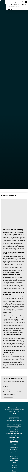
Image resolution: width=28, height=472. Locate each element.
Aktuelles (14, 406)
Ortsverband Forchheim (14, 418)
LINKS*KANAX (7, 389)
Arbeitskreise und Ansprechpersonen (14, 420)
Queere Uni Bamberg (8, 384)
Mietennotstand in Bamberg (14, 407)
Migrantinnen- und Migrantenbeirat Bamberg (14, 381)
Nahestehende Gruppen (14, 422)
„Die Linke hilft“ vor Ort (14, 6)
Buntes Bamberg (13, 449)
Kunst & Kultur (14, 452)
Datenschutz (14, 465)
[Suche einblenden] (22, 2)
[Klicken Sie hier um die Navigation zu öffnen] (26, 2)
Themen (5, 190)
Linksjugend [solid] (14, 437)
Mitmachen (14, 455)
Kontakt (14, 462)
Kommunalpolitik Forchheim (14, 425)
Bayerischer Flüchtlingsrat (9, 394)
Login (14, 469)
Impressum (14, 467)
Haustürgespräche (14, 456)
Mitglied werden (14, 458)
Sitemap (14, 470)
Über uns (10, 9)
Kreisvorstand (14, 415)
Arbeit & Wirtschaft (14, 442)
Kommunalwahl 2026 (14, 429)
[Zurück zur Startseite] (1, 190)
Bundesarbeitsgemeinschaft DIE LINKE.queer (14, 391)
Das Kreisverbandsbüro (14, 416)
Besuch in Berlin (14, 435)
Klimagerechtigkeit (14, 447)
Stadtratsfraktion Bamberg (14, 424)
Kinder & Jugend (14, 451)
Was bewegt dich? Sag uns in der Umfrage (17, 4)
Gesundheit (14, 444)
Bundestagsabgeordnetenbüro (14, 433)
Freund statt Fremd (8, 397)
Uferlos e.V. (6, 386)
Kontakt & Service (14, 460)
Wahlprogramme (14, 431)
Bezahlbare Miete (14, 440)
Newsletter (14, 464)
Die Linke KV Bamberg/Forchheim (13, 2)
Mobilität (14, 446)
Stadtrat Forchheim (14, 427)
